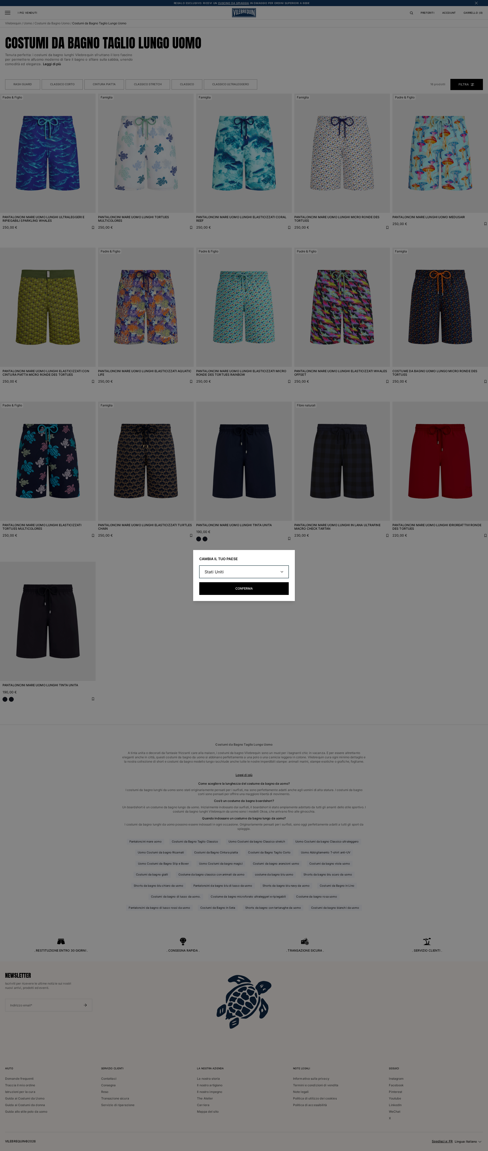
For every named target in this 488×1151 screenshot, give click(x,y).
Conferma (244, 588)
